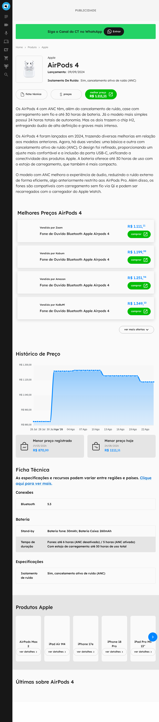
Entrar (117, 31)
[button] (136, 329)
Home (19, 47)
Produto (32, 47)
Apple (45, 47)
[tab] (31, 94)
